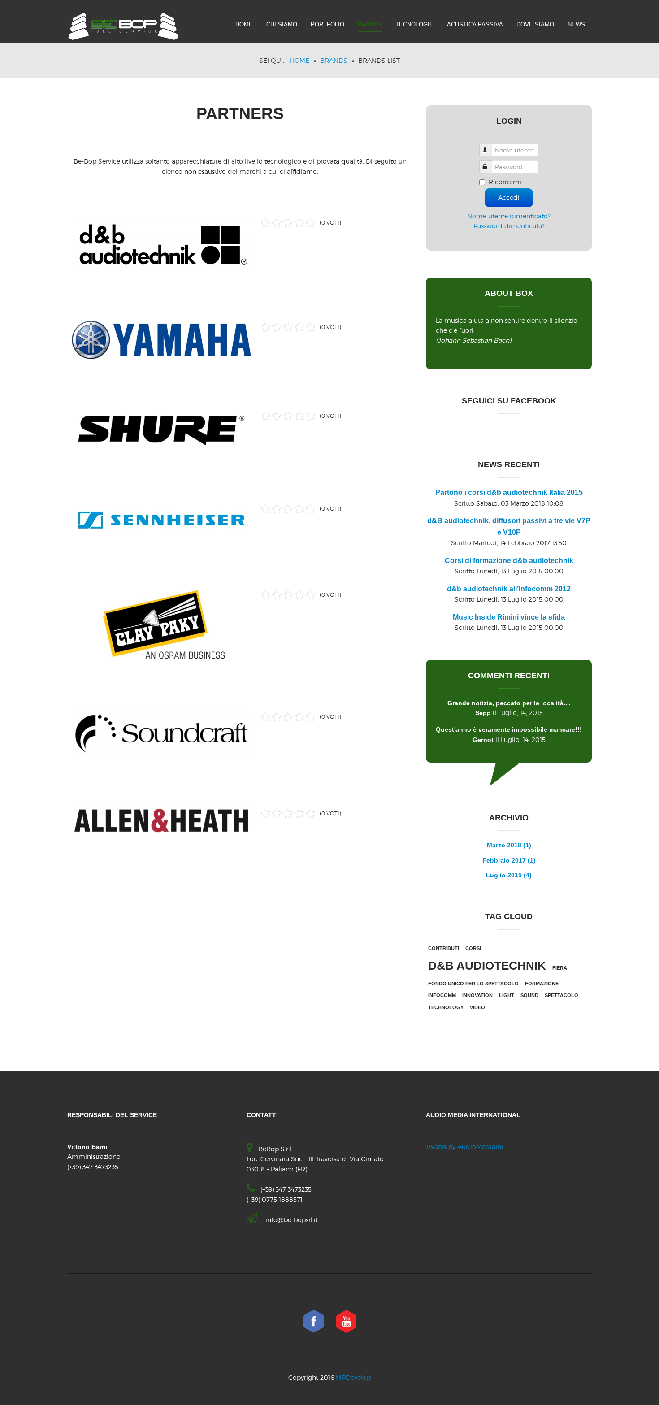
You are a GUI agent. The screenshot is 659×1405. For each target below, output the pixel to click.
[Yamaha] (161, 338)
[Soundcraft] (161, 732)
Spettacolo (561, 995)
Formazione (542, 983)
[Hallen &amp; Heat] (161, 819)
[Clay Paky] (161, 622)
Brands (370, 24)
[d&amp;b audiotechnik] (161, 241)
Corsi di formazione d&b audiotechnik (509, 560)
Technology (446, 1007)
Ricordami (505, 182)
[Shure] (161, 429)
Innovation (477, 995)
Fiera (559, 968)
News (576, 24)
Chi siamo (281, 24)
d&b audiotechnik (487, 965)
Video (477, 1007)
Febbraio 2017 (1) (509, 860)
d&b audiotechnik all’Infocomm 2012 (509, 589)
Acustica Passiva (475, 24)
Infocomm (442, 995)
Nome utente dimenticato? (509, 216)
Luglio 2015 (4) (509, 875)
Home (244, 24)
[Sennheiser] (161, 518)
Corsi (473, 948)
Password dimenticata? (509, 226)
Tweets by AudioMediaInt (464, 1146)
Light (506, 995)
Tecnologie (414, 24)
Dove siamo (535, 24)
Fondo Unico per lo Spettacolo (473, 983)
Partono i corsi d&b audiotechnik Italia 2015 (509, 492)
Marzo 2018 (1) (509, 845)
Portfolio (327, 24)
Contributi (443, 948)
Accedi (509, 197)
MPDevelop (353, 1377)
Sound (529, 995)
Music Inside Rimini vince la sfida (509, 617)
